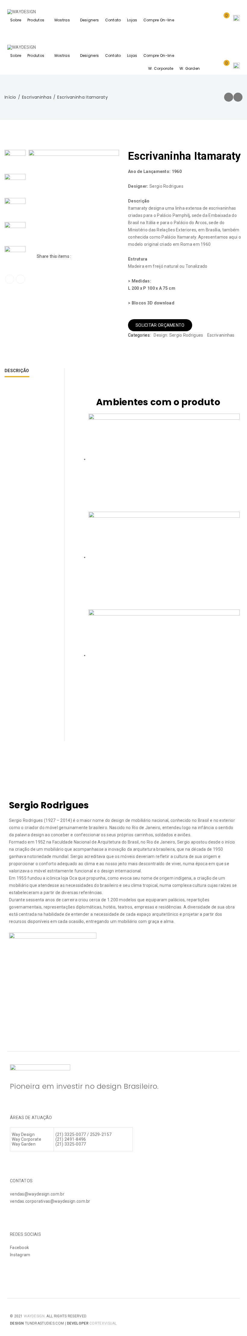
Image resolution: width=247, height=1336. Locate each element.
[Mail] (106, 256)
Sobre (15, 20)
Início (10, 97)
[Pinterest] (96, 256)
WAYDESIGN (34, 1316)
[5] (15, 208)
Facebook (19, 1247)
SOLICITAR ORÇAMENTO (160, 325)
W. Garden (190, 68)
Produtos (35, 20)
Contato (113, 20)
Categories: (139, 335)
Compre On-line (158, 20)
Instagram (20, 1254)
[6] (15, 184)
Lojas (132, 20)
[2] (15, 160)
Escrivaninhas (37, 97)
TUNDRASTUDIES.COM (44, 1323)
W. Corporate (161, 68)
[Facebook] (76, 256)
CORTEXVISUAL (103, 1323)
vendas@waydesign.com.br (37, 1194)
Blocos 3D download (153, 303)
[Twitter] (86, 256)
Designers (89, 20)
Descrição (17, 370)
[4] (15, 232)
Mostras (62, 20)
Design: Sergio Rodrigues (178, 335)
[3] (15, 256)
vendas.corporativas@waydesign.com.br (50, 1201)
